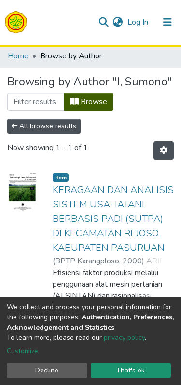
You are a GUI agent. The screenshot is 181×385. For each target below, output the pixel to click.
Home (18, 56)
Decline (46, 370)
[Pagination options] (163, 150)
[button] (117, 22)
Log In (138, 22)
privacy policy (124, 337)
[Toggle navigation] (167, 22)
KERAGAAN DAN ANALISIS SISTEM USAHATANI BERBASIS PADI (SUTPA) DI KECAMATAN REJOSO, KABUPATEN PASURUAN (113, 218)
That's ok (130, 370)
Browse (93, 101)
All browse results (46, 126)
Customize (22, 351)
